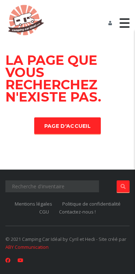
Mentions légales (33, 204)
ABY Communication (27, 247)
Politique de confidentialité (91, 204)
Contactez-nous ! (77, 211)
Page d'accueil (67, 126)
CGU (44, 211)
